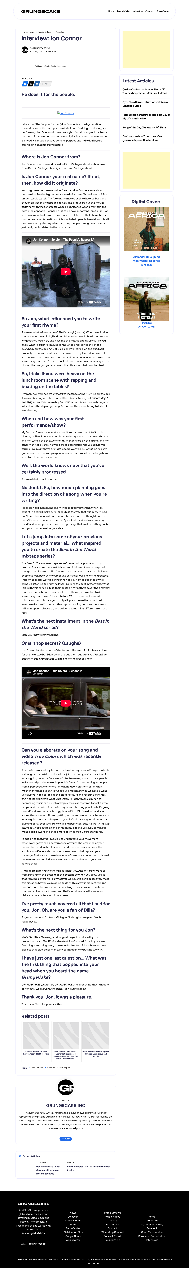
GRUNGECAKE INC (41, 48)
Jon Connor (37, 1067)
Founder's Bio (112, 1239)
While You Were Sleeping (58, 1067)
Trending (112, 1220)
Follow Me (66, 1139)
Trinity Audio (50, 66)
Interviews (152, 1239)
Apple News (73, 1239)
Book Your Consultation (152, 1236)
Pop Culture (112, 1224)
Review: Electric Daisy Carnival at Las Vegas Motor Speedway (48, 1170)
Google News (72, 1236)
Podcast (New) (112, 1236)
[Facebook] (25, 83)
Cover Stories (73, 1220)
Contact (112, 1228)
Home (152, 1216)
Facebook (152, 1228)
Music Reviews (112, 1212)
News (73, 1212)
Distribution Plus (73, 1232)
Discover (73, 1216)
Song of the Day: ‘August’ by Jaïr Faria (144, 127)
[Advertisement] (146, 49)
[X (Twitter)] (30, 83)
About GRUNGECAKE (33, 1244)
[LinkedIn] (36, 83)
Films (73, 1224)
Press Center (73, 1228)
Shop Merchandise (152, 1232)
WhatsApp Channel (112, 1232)
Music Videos (112, 1216)
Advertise (152, 1220)
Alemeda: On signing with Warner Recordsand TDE (146, 261)
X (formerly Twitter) (151, 1224)
